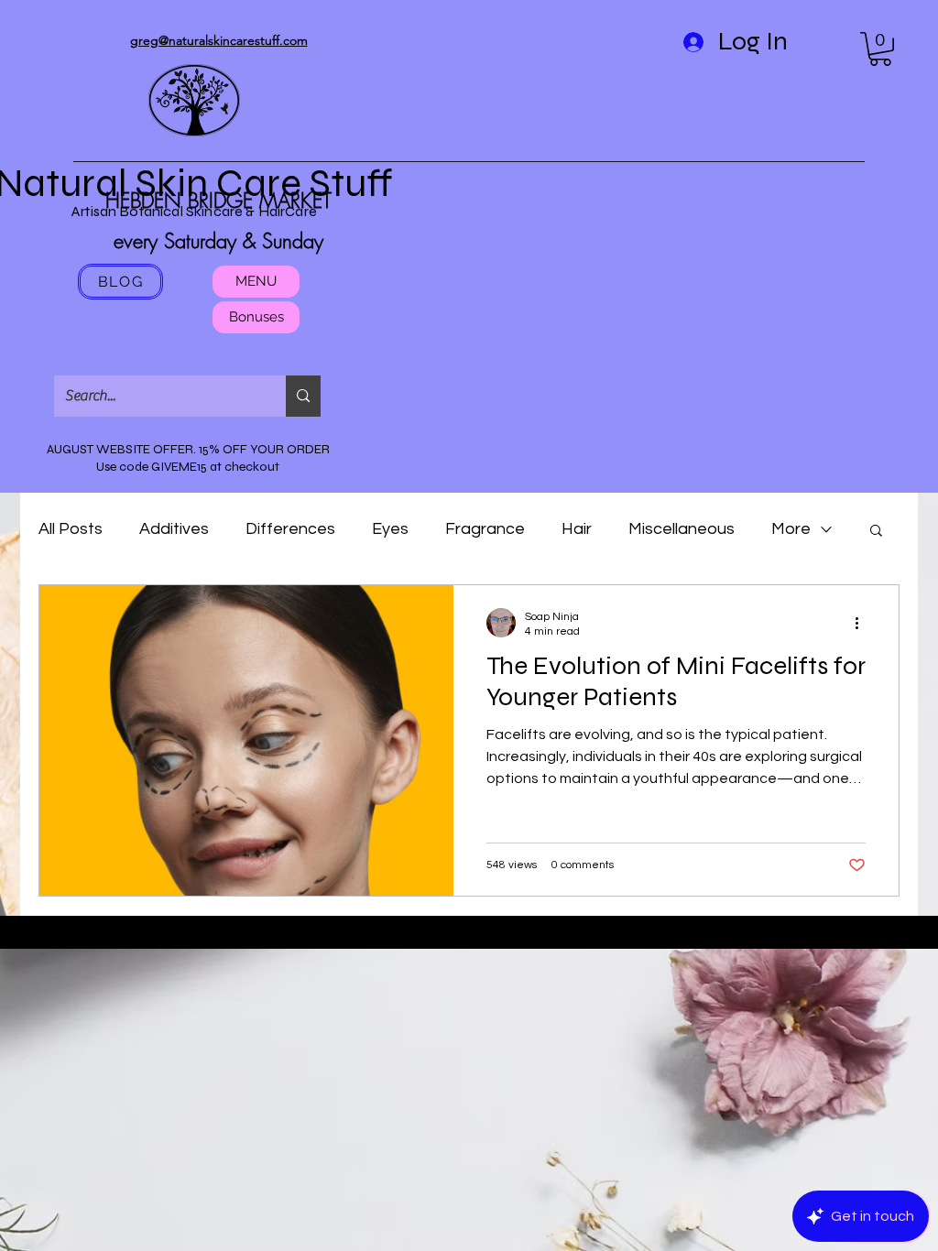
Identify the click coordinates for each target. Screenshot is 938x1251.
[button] (880, 49)
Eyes (390, 529)
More (791, 529)
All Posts (70, 529)
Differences (290, 529)
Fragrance (485, 529)
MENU (256, 281)
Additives (174, 529)
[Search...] (303, 396)
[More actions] (863, 623)
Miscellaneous (681, 529)
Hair (577, 529)
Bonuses (256, 317)
